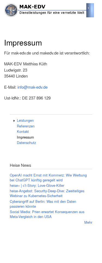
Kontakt (23, 131)
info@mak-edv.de (32, 87)
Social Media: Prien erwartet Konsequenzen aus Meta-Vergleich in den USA (47, 214)
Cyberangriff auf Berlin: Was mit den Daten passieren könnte (43, 204)
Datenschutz (26, 142)
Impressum (25, 137)
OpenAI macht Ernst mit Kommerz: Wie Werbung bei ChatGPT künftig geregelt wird (48, 177)
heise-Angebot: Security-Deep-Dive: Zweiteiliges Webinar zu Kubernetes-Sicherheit (47, 193)
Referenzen (26, 126)
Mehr (88, 222)
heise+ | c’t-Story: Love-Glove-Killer (37, 185)
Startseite (10, 22)
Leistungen (25, 120)
